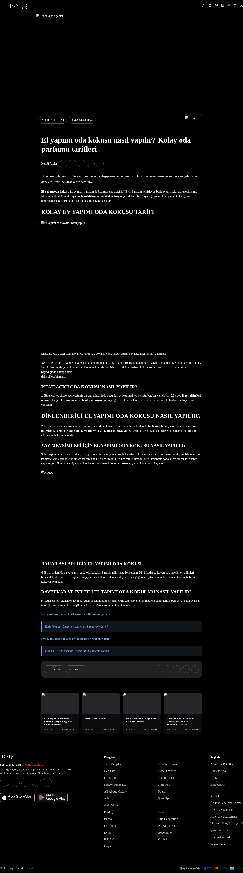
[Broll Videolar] (228, 5)
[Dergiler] (216, 5)
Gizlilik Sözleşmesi (222, 809)
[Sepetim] (235, 5)
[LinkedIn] (36, 782)
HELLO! (110, 839)
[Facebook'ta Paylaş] (63, 163)
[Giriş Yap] (241, 5)
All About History (115, 791)
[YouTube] (15, 782)
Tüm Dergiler (112, 764)
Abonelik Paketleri (222, 764)
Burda (108, 818)
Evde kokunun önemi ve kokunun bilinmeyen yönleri (75, 614)
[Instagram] (4, 782)
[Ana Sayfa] (8, 757)
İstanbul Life (166, 777)
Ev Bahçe (110, 825)
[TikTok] (47, 782)
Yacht (161, 805)
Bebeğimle (165, 832)
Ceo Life (109, 771)
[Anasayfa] (210, 5)
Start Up (163, 798)
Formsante (110, 777)
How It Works (167, 771)
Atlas (107, 798)
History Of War (168, 764)
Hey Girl (109, 846)
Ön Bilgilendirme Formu (226, 802)
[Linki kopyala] (100, 163)
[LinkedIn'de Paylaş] (91, 163)
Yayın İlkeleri (219, 844)
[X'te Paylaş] (72, 163)
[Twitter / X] (25, 782)
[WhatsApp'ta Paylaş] (81, 163)
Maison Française (115, 784)
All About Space (168, 825)
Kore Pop (164, 784)
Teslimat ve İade (220, 837)
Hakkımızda (218, 771)
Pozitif (162, 791)
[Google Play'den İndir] (52, 797)
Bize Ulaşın (217, 784)
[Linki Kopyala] (195, 669)
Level (161, 812)
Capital (162, 839)
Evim (107, 832)
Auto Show (111, 805)
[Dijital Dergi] (222, 5)
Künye (214, 777)
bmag (10, 868)
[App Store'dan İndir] (17, 797)
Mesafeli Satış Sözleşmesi (226, 823)
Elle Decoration (168, 818)
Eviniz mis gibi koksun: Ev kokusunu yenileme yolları (75, 638)
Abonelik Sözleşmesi (223, 816)
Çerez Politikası (220, 830)
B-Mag (108, 812)
